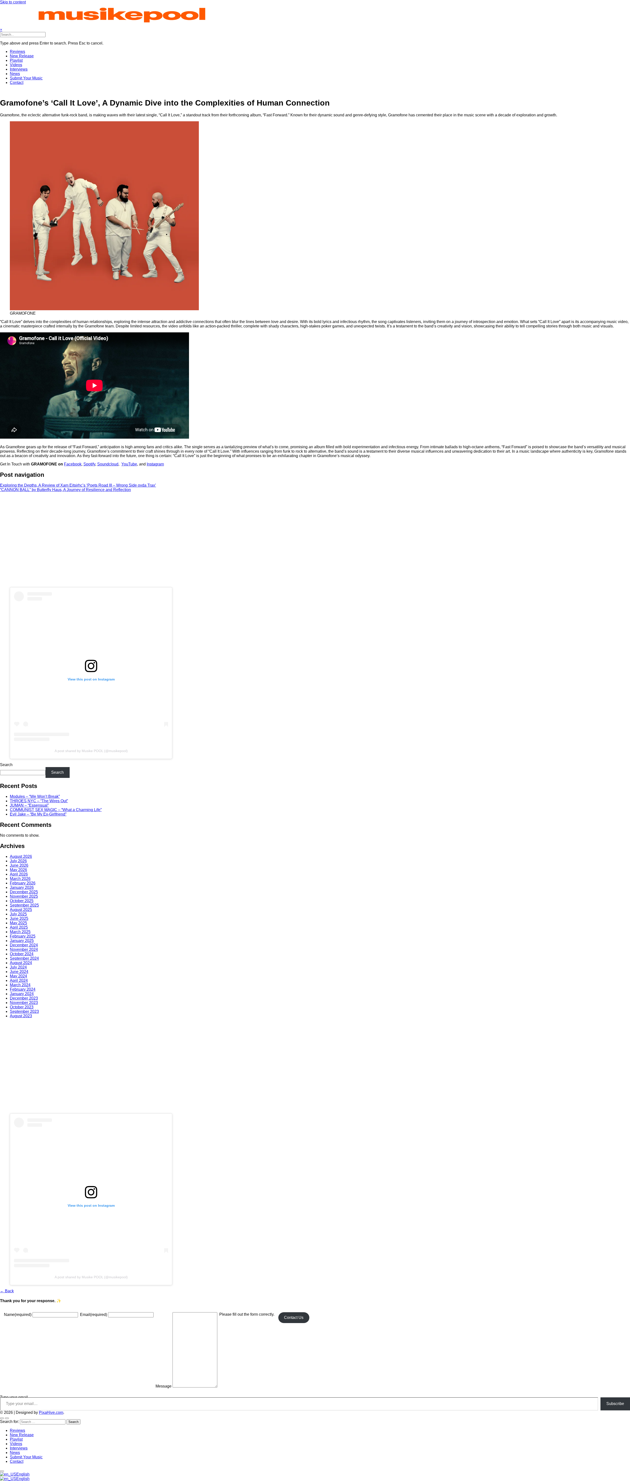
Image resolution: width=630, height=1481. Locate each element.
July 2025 (18, 914)
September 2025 (24, 905)
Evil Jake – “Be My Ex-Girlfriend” (38, 814)
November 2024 (24, 949)
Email (93, 1314)
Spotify (89, 464)
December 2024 (24, 945)
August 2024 (21, 963)
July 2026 (18, 861)
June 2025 (19, 918)
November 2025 (24, 896)
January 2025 (22, 941)
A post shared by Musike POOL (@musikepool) (91, 751)
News (15, 74)
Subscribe (615, 1404)
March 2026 (20, 879)
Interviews (19, 69)
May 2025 (18, 923)
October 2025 (21, 901)
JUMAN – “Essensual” (29, 805)
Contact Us (293, 1317)
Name (18, 1314)
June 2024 (19, 972)
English (23, 1474)
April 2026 (19, 874)
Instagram (155, 464)
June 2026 (19, 865)
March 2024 (20, 985)
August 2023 (21, 1016)
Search (6, 765)
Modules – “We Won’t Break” (35, 796)
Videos (16, 65)
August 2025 (21, 910)
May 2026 (18, 870)
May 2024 (18, 976)
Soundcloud (107, 464)
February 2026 (22, 883)
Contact (16, 82)
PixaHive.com (51, 1412)
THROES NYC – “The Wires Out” (39, 801)
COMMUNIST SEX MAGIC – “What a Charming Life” (56, 810)
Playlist (16, 60)
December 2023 (24, 998)
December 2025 (24, 892)
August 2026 (21, 856)
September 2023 (24, 1011)
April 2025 (19, 927)
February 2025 (22, 936)
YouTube (129, 464)
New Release (22, 56)
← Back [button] (7, 1291)
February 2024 (22, 989)
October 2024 (21, 954)
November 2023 (24, 1003)
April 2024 (19, 980)
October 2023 (21, 1007)
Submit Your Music (26, 78)
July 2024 (18, 967)
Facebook (72, 464)
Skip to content (13, 2)
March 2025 (20, 932)
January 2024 (22, 994)
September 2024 (24, 958)
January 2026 (22, 887)
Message (164, 1386)
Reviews (17, 51)
